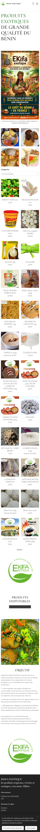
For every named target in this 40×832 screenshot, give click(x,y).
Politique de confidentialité (10, 796)
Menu (37, 4)
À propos (4, 808)
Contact (3, 810)
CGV (2, 798)
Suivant (19, 550)
